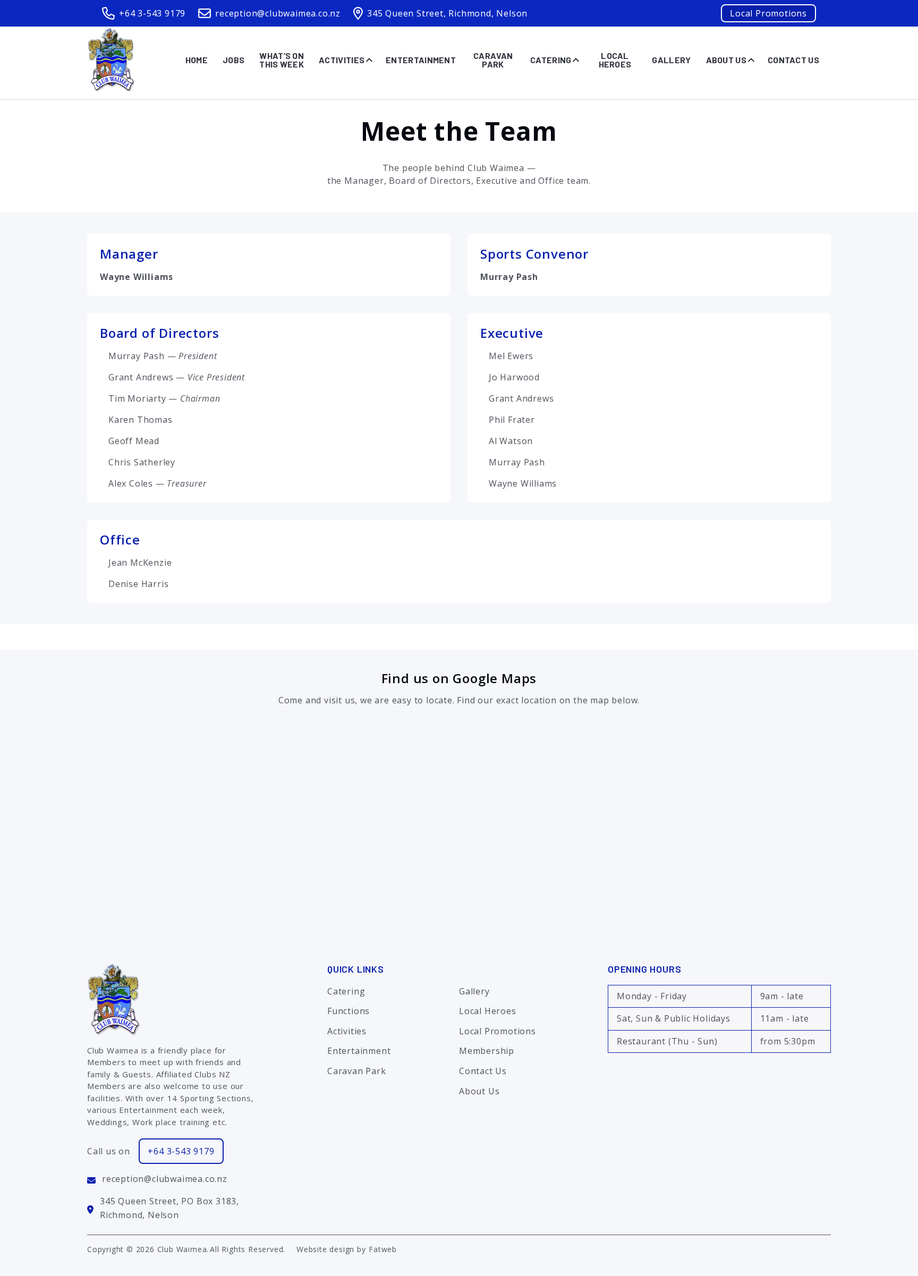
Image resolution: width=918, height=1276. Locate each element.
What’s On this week (281, 60)
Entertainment (421, 60)
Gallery (671, 60)
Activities (341, 60)
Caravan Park (493, 60)
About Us (726, 60)
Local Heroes (615, 60)
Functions (348, 1011)
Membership (486, 1051)
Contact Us (793, 60)
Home (196, 60)
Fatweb (383, 1249)
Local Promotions (768, 13)
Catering (550, 60)
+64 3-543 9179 (152, 13)
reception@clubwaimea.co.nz (278, 13)
